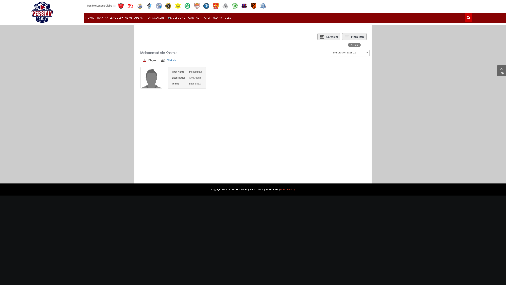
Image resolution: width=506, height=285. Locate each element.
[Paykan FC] (149, 5)
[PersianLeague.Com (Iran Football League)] (42, 11)
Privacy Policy (287, 189)
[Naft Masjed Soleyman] (140, 5)
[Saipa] (225, 5)
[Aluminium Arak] (263, 5)
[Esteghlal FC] (159, 5)
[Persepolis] (121, 5)
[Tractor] (130, 5)
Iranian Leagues (109, 17)
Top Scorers (155, 17)
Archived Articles (217, 17)
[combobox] (349, 52)
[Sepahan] (168, 5)
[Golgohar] (206, 5)
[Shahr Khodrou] (216, 5)
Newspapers (134, 17)
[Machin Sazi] (235, 5)
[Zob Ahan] (187, 5)
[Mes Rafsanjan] (254, 5)
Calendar (332, 36)
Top (501, 72)
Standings (357, 36)
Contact (194, 17)
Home (89, 17)
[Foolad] (197, 5)
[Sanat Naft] (178, 5)
